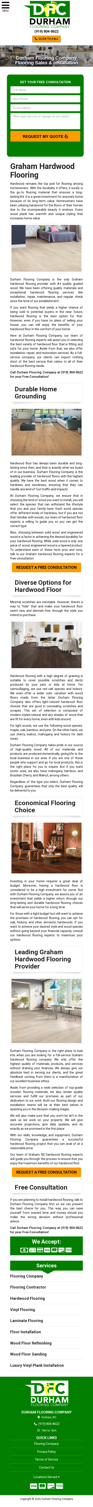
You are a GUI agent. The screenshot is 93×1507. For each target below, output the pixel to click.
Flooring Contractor (28, 1287)
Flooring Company (26, 1276)
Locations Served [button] (46, 1477)
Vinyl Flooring (22, 1309)
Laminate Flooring (26, 1320)
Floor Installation (25, 1332)
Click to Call (48, 38)
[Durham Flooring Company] (46, 1393)
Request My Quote (43, 136)
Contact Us (46, 1467)
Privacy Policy (46, 1451)
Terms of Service (46, 1459)
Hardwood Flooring (27, 1298)
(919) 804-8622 (46, 31)
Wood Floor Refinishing (31, 1343)
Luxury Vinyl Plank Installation (37, 1365)
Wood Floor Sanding (28, 1354)
